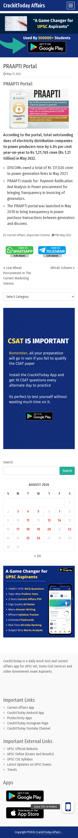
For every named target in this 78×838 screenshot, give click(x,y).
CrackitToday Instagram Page (27, 723)
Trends (12, 770)
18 (28, 529)
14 (59, 520)
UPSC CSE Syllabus (20, 759)
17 (18, 529)
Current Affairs (16, 235)
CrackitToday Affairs (24, 5)
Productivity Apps (19, 718)
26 (38, 538)
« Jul (37, 556)
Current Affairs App (20, 707)
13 (49, 520)
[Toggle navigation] (71, 5)
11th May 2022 (63, 235)
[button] (68, 807)
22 (69, 529)
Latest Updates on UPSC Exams (29, 764)
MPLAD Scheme (61, 268)
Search (8, 462)
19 (38, 529)
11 (28, 520)
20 (49, 529)
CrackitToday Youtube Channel (28, 728)
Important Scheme (38, 235)
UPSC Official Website (22, 749)
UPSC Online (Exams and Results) (30, 754)
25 (28, 538)
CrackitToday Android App (25, 713)
